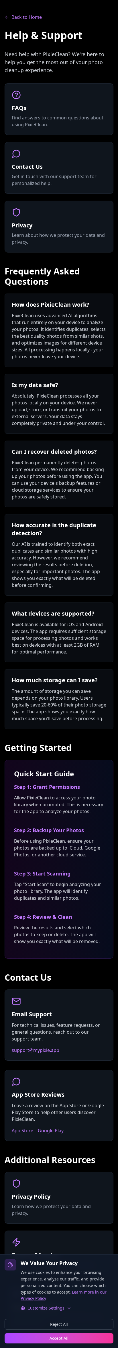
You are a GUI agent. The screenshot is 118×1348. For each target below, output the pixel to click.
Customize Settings (45, 1308)
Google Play (51, 1130)
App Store (22, 1130)
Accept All (59, 1338)
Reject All (59, 1324)
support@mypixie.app (35, 1050)
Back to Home (26, 17)
